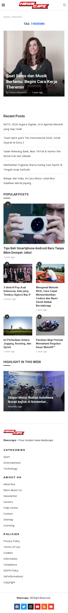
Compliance (10, 564)
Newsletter (10, 496)
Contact (8, 513)
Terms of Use (11, 547)
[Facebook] (17, 607)
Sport (6, 457)
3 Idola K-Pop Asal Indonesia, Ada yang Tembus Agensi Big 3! (17, 291)
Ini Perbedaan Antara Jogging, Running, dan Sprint (17, 343)
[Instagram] (31, 607)
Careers (8, 502)
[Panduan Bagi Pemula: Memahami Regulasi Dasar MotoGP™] (50, 326)
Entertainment (12, 462)
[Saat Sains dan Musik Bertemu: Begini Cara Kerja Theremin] (34, 64)
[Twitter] (24, 607)
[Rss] (44, 607)
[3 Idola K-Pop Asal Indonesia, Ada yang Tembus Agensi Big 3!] (17, 273)
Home (6, 16)
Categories (14, 450)
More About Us (12, 490)
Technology (10, 468)
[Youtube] (37, 607)
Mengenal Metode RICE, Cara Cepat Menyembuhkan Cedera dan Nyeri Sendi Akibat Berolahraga (47, 296)
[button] (6, 391)
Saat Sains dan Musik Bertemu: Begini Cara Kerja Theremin (31, 81)
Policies (11, 534)
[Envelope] (51, 607)
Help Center (10, 507)
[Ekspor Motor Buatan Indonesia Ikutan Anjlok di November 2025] (34, 391)
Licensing (8, 525)
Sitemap (8, 519)
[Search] (64, 5)
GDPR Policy (10, 570)
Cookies (8, 552)
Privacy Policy (11, 541)
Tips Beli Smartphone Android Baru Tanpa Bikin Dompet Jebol (33, 250)
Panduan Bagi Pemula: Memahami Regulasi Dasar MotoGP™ (49, 343)
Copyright (9, 582)
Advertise (9, 484)
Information (10, 558)
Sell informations (13, 576)
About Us (12, 477)
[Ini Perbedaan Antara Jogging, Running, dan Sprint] (17, 326)
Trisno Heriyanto (18, 92)
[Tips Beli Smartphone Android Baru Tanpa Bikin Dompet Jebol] (34, 224)
